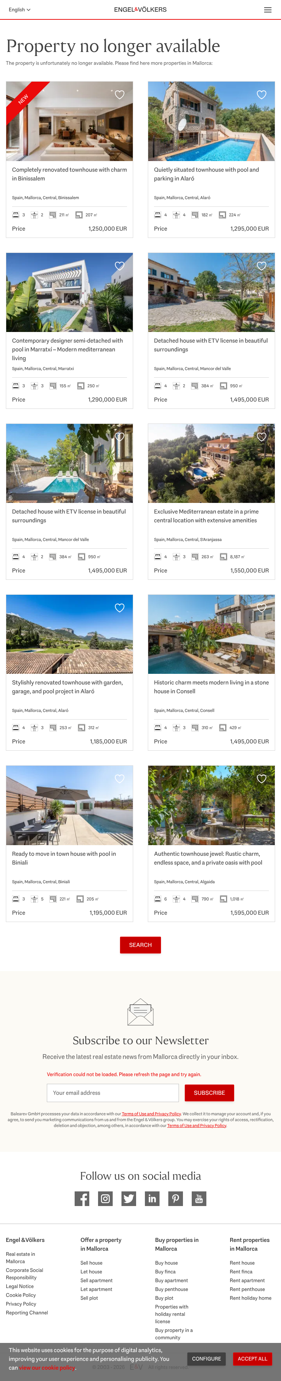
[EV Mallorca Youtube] (199, 1198)
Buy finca (165, 1271)
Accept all (252, 1358)
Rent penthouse (247, 1289)
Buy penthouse (171, 1289)
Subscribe (209, 1093)
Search (140, 945)
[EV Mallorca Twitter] (128, 1198)
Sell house (91, 1262)
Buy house (166, 1262)
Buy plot (164, 1298)
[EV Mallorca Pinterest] (175, 1198)
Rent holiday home (250, 1298)
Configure (206, 1358)
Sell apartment (96, 1280)
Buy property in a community (174, 1334)
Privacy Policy (21, 1303)
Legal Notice (20, 1286)
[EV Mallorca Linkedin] (152, 1198)
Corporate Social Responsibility (24, 1274)
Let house (91, 1271)
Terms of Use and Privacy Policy (151, 1114)
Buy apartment (171, 1280)
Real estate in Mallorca (20, 1258)
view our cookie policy (47, 1367)
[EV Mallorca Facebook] (82, 1198)
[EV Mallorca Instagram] (105, 1198)
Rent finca (241, 1271)
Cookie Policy (21, 1295)
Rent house (242, 1262)
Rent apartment (247, 1280)
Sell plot (89, 1298)
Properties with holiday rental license (171, 1314)
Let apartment (96, 1289)
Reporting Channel (27, 1312)
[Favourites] (119, 95)
